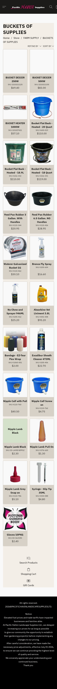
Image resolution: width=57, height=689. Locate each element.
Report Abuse (28, 675)
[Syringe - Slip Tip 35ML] (42, 473)
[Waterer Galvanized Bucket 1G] (15, 248)
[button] (29, 7)
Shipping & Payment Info (39, 671)
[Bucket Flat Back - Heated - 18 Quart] (42, 153)
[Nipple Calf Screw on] (42, 385)
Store (16, 37)
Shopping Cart (28, 573)
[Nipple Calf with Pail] (15, 385)
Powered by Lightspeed (28, 681)
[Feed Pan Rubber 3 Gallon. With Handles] (15, 199)
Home (6, 37)
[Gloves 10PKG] (15, 519)
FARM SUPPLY (31, 37)
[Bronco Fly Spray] (42, 248)
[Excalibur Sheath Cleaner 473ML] (42, 339)
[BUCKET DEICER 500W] (42, 61)
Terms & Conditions (15, 671)
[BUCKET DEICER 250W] (15, 61)
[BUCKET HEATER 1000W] (15, 107)
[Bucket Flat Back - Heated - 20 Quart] (42, 107)
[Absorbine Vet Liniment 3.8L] (42, 294)
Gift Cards (28, 585)
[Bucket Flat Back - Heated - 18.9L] (15, 153)
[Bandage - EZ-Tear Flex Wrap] (15, 339)
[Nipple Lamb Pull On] (42, 431)
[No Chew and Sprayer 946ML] (15, 294)
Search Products (28, 562)
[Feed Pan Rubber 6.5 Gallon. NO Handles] (42, 199)
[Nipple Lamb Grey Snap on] (15, 473)
